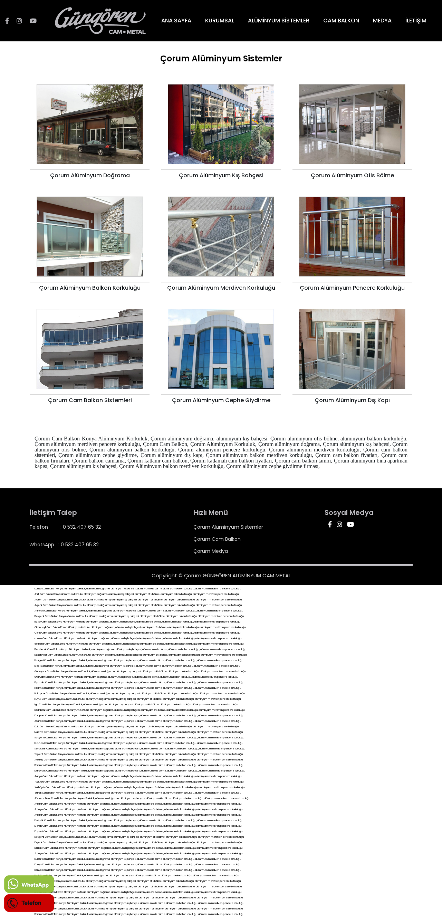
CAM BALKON (341, 20)
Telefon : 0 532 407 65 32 (65, 527)
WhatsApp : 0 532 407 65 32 (64, 544)
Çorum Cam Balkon (217, 539)
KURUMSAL (219, 20)
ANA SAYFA (176, 20)
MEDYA (382, 20)
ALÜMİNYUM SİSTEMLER (278, 20)
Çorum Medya (210, 551)
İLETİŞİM (415, 20)
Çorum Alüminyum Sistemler (228, 527)
